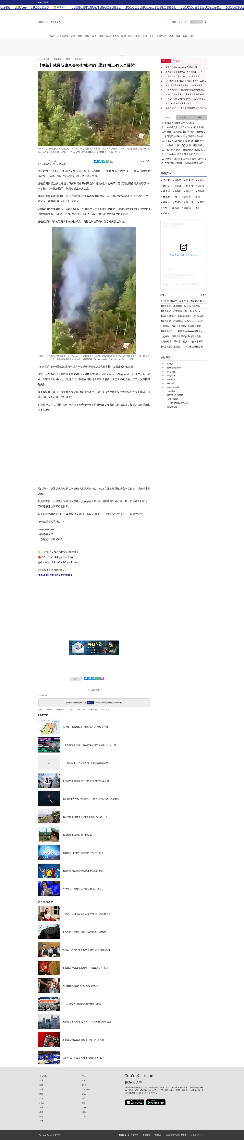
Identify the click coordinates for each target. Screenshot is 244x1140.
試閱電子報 (43, 22)
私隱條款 (158, 1135)
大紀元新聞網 (44, 59)
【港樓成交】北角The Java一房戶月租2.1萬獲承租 (184, 76)
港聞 (87, 36)
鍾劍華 (178, 180)
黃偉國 (166, 191)
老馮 (202, 202)
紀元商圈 (183, 22)
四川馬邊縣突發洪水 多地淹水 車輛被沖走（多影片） (185, 141)
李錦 (197, 197)
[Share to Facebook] (96, 161)
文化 (151, 36)
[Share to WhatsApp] (107, 161)
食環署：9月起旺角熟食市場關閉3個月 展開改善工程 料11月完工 (185, 108)
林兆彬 (166, 197)
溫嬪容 (175, 208)
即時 (73, 36)
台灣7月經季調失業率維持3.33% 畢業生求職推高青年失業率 (184, 85)
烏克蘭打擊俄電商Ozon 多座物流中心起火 (183, 72)
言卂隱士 (190, 202)
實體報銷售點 (56, 22)
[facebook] (132, 1075)
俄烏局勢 (171, 383)
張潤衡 (187, 197)
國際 (101, 36)
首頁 (52, 36)
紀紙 (171, 36)
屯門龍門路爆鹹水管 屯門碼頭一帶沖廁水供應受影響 (185, 136)
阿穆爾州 (60, 709)
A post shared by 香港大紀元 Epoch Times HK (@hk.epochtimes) (192, 284)
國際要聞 (78, 59)
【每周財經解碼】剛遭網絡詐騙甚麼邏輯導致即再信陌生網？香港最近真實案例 (185, 90)
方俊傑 (201, 180)
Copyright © (171, 1135)
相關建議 (122, 1135)
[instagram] (126, 1075)
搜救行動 (81, 709)
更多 (197, 208)
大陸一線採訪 (173, 399)
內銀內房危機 (173, 387)
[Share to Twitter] (100, 161)
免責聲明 (146, 1135)
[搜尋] (205, 22)
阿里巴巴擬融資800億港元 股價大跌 (181, 67)
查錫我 (187, 208)
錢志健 (166, 186)
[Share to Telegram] (103, 161)
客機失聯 (93, 709)
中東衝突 (171, 379)
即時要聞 (58, 59)
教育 (185, 36)
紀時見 (170, 364)
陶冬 (165, 208)
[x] (145, 1075)
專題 (41, 1112)
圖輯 (84, 1112)
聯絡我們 (134, 1135)
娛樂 (192, 36)
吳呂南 (189, 186)
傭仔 (177, 197)
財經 (108, 36)
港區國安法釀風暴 (175, 395)
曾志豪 (166, 180)
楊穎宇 (189, 191)
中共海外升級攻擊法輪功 (178, 403)
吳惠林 (166, 202)
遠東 (70, 709)
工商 (84, 1116)
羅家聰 (201, 186)
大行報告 (171, 391)
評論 (130, 36)
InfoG (116, 36)
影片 (41, 1080)
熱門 (80, 36)
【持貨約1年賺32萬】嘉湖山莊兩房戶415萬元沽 (185, 81)
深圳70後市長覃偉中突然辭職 (178, 103)
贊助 (174, 22)
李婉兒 (178, 202)
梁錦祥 (178, 186)
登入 (90, 702)
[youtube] (151, 1075)
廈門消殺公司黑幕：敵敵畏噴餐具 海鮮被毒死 (185, 163)
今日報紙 (43, 1076)
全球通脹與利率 (174, 368)
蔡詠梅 (201, 191)
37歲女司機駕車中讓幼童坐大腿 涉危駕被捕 (184, 94)
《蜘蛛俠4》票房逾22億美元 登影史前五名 (184, 154)
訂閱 (106, 702)
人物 (41, 1121)
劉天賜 (189, 180)
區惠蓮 (166, 213)
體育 (178, 36)
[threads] (139, 1075)
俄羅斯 (49, 709)
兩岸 (94, 36)
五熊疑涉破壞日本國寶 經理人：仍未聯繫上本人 (185, 99)
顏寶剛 (178, 191)
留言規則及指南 (43, 695)
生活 (137, 36)
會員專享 (63, 36)
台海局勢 (171, 371)
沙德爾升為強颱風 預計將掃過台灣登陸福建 (185, 132)
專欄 (123, 36)
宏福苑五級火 (173, 407)
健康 (144, 36)
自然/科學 (161, 36)
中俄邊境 (105, 709)
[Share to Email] (111, 161)
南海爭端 (171, 375)
